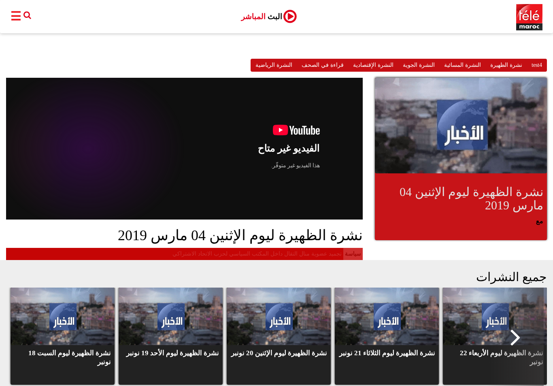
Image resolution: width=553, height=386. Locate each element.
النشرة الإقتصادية (373, 65)
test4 (537, 65)
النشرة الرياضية (273, 65)
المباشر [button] (261, 16)
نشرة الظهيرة (506, 65)
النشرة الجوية (419, 65)
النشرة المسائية (462, 65)
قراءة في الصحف (323, 65)
